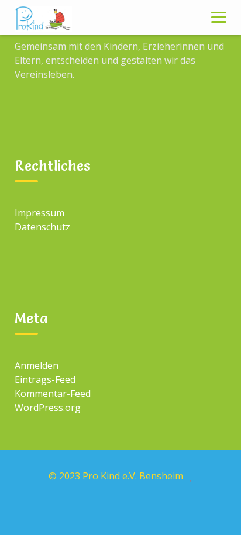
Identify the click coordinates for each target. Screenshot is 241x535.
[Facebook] (66, 510)
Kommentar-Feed (53, 393)
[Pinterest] (174, 510)
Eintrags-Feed (45, 379)
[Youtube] (147, 510)
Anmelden (36, 365)
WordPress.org (48, 407)
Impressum (39, 212)
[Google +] (93, 510)
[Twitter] (120, 510)
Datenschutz (42, 226)
